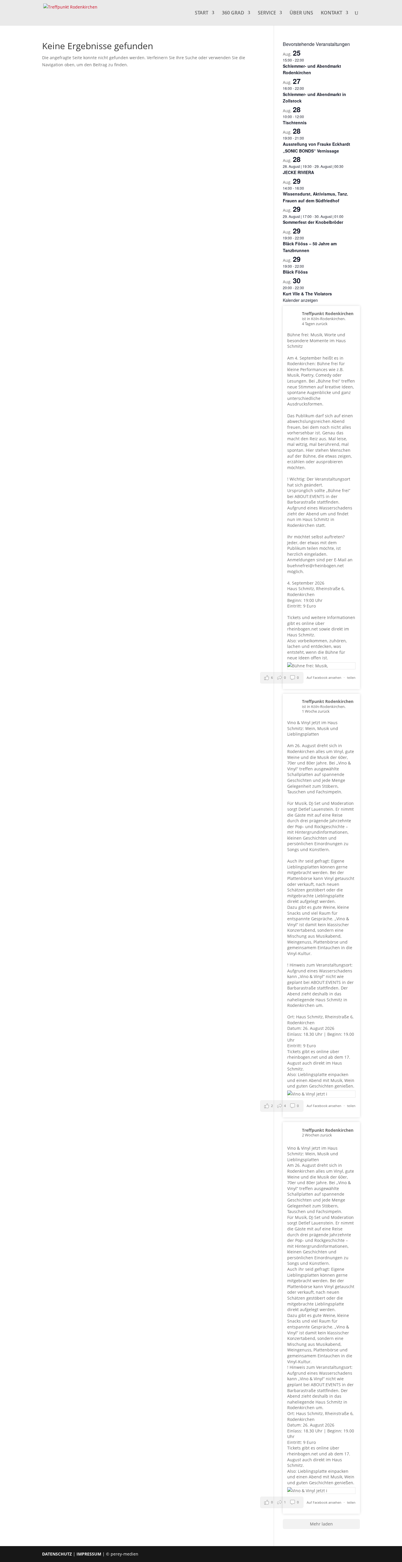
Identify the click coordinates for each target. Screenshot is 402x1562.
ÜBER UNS (301, 13)
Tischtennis (295, 122)
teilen (351, 677)
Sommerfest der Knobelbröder (313, 222)
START (201, 13)
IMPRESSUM (89, 1554)
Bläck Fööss (295, 272)
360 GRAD (233, 13)
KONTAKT (331, 13)
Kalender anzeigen (300, 300)
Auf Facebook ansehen (324, 677)
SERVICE (267, 13)
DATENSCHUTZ (57, 1554)
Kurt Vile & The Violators (307, 294)
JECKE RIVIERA (298, 172)
